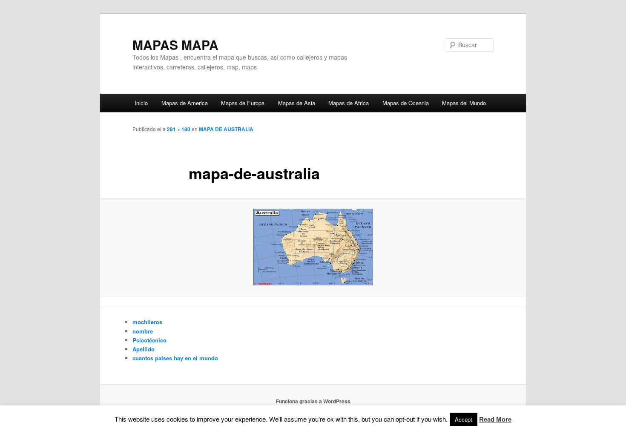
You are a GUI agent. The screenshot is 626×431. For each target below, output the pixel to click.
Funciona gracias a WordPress (313, 401)
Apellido (143, 349)
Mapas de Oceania (405, 103)
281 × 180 (178, 129)
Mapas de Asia (296, 103)
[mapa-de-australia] (313, 247)
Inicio (141, 103)
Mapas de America (184, 103)
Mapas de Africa (348, 103)
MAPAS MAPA (175, 44)
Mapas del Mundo (464, 103)
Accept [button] (463, 419)
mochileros (147, 322)
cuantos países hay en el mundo (175, 358)
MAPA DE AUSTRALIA (226, 129)
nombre (142, 331)
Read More (495, 419)
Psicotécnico (149, 340)
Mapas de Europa (242, 103)
